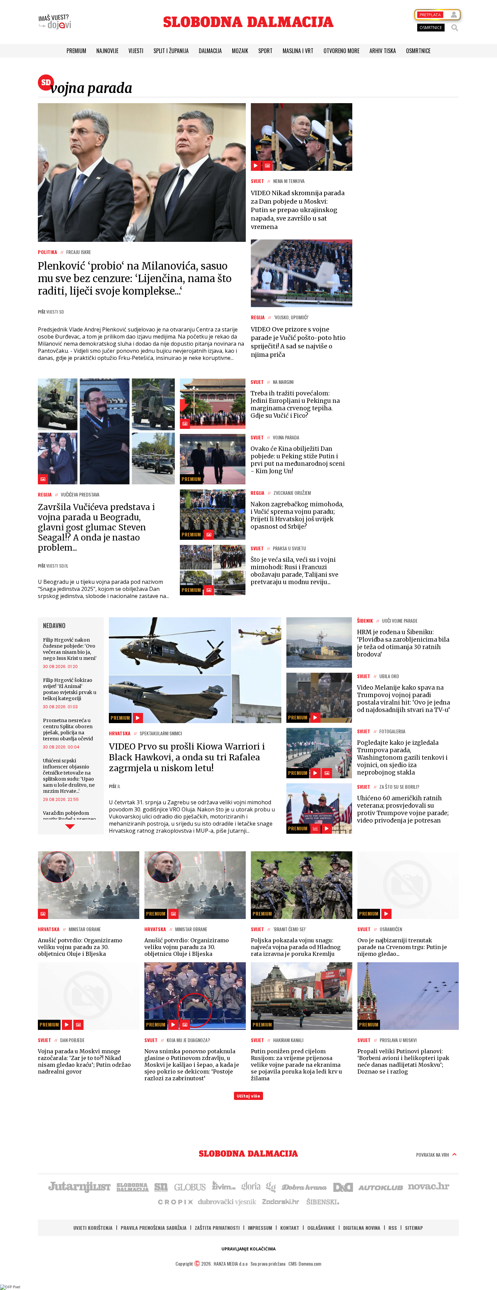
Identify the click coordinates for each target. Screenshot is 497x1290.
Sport (265, 51)
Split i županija (171, 51)
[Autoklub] (381, 1186)
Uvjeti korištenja (93, 1227)
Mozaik (240, 51)
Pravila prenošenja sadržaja (154, 1227)
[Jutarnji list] (79, 1186)
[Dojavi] (55, 22)
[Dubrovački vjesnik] (227, 1201)
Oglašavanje (321, 1227)
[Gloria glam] (271, 1186)
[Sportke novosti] (161, 1186)
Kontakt (289, 1227)
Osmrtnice (418, 51)
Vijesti (135, 51)
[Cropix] (175, 1201)
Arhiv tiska (383, 51)
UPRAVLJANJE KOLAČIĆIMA (248, 1249)
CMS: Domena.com (304, 1263)
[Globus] (190, 1186)
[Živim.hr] (224, 1186)
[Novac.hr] (428, 1186)
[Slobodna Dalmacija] (248, 22)
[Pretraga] (455, 27)
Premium (76, 51)
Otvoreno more (341, 51)
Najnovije (107, 51)
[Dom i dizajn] (343, 1186)
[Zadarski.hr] (281, 1201)
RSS (392, 1227)
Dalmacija (210, 51)
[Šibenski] (322, 1201)
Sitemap (414, 1227)
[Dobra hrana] (305, 1186)
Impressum (260, 1227)
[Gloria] (250, 1186)
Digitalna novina (361, 1227)
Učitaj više (248, 1096)
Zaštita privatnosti (217, 1227)
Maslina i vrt (298, 51)
